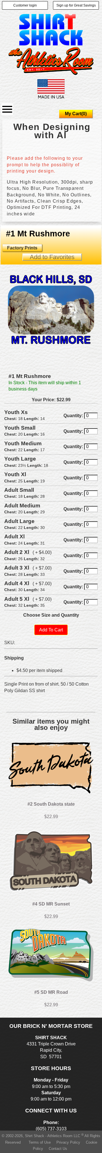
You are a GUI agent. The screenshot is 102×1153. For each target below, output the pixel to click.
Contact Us (58, 1148)
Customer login (25, 5)
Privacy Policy (68, 1142)
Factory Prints (22, 247)
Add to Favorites (52, 257)
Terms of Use (40, 1142)
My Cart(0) (76, 113)
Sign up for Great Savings (76, 5)
